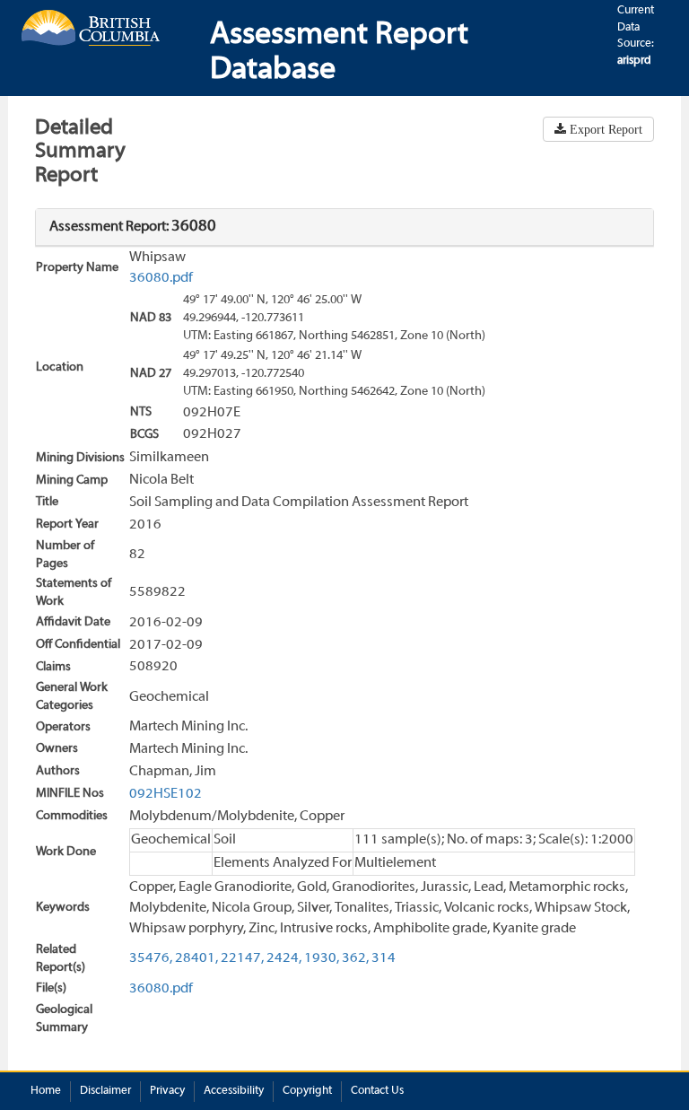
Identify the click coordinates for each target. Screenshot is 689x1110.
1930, (321, 958)
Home (46, 1091)
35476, (150, 958)
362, (355, 958)
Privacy (167, 1091)
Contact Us (377, 1091)
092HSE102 (165, 794)
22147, (242, 958)
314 (383, 958)
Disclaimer (105, 1091)
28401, (196, 958)
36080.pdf (161, 278)
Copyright (307, 1091)
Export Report (604, 129)
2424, (283, 958)
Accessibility (234, 1091)
